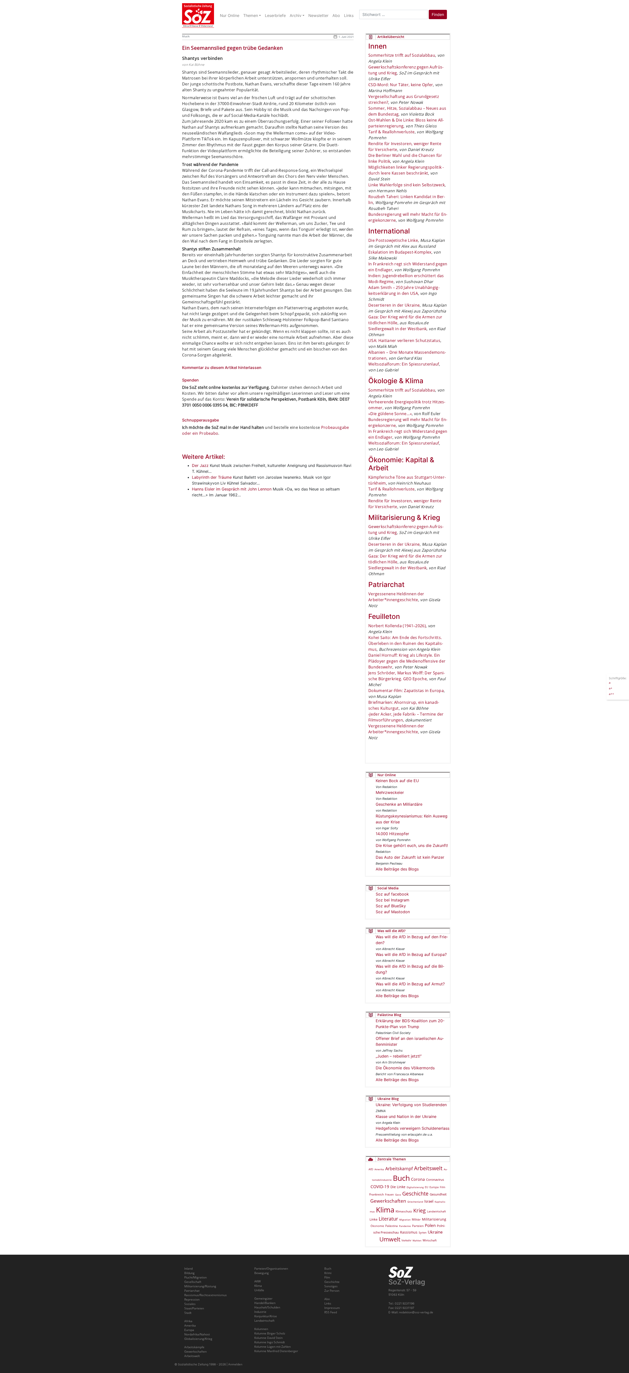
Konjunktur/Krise (265, 1316)
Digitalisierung (415, 1187)
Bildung (189, 1273)
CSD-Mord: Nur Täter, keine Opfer (400, 84)
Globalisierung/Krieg (198, 1339)
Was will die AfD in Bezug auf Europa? (411, 954)
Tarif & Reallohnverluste (391, 132)
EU (426, 1187)
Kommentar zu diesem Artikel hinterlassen (221, 367)
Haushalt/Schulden (267, 1307)
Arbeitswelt (428, 1168)
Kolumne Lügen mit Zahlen (272, 1347)
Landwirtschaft (436, 1211)
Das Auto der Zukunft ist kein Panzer (410, 857)
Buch (401, 1178)
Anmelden (235, 1364)
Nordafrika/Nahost (197, 1334)
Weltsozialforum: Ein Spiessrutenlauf (403, 364)
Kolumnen (261, 1329)
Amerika (379, 1169)
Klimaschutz (404, 1211)
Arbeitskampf (399, 1168)
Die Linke (397, 1186)
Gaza (398, 1194)
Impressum (332, 1308)
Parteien (418, 1226)
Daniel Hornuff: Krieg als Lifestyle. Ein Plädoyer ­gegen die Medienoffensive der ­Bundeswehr (406, 661)
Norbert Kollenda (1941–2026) (397, 625)
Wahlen (417, 1240)
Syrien (423, 1232)
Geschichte (415, 1193)
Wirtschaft (430, 1240)
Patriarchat (192, 1291)
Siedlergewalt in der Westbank (397, 328)
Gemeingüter (263, 1298)
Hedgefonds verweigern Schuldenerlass (412, 1128)
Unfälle (259, 1290)
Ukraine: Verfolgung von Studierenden (411, 1104)
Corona (418, 1179)
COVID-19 (380, 1186)
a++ (611, 694)
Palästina (391, 1226)
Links (327, 1303)
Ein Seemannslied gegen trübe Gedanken (232, 47)
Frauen (389, 1194)
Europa (434, 1187)
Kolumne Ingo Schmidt (269, 1342)
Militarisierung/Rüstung (200, 1286)
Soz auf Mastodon (393, 911)
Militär (416, 1219)
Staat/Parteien (194, 1308)
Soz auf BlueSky (391, 905)
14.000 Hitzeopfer (392, 833)
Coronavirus (435, 1179)
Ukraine (435, 1232)
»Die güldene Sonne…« (390, 413)
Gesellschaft (192, 1282)
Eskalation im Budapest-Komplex (399, 252)
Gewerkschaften (388, 1201)
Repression (192, 1299)
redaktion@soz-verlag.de (416, 1312)
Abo (327, 1299)
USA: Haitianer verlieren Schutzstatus (404, 340)
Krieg (419, 1210)
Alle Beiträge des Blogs (397, 869)
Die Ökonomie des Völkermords (405, 1067)
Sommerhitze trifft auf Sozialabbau (401, 55)
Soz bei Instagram (392, 899)
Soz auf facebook (392, 894)
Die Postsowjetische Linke (393, 240)
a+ (610, 688)
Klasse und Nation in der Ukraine (406, 1116)
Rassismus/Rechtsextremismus (205, 1295)
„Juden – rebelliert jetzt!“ (399, 1056)
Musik (186, 36)
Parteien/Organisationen (271, 1268)
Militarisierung (434, 1219)
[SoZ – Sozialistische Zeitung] (198, 15)
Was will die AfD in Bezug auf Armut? (410, 983)
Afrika (188, 1321)
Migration (405, 1219)
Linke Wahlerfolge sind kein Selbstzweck (406, 185)
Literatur (388, 1218)
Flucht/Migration (195, 1277)
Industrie (260, 1312)
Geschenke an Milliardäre (399, 804)
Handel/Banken (264, 1303)
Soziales (190, 1304)
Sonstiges (331, 1286)
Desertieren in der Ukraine (394, 305)
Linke (373, 1219)
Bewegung (261, 1273)
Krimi (327, 1273)
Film (442, 1187)
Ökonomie (377, 1226)
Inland (188, 1268)
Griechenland (415, 1201)
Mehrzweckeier (390, 792)
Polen (430, 1225)
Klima (385, 1209)
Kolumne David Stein (268, 1338)
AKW (257, 1281)
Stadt (187, 1313)
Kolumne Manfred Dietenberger (276, 1351)
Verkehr (406, 1240)
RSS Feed (330, 1312)
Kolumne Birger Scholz (269, 1333)
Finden (438, 14)
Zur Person (331, 1291)
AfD (371, 1169)
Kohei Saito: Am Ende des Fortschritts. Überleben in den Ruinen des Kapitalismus (405, 643)
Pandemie (405, 1226)
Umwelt (389, 1239)
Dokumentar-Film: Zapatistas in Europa (406, 690)
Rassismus (408, 1232)
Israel (428, 1201)
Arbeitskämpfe (194, 1347)
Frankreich (376, 1194)
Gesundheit (438, 1194)
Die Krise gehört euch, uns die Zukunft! (412, 845)
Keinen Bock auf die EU (397, 780)
